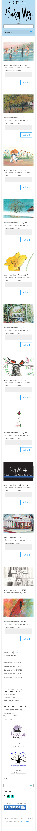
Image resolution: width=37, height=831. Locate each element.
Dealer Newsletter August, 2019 (15, 275)
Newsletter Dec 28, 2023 (12, 670)
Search (18, 23)
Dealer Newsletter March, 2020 (15, 170)
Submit (26, 82)
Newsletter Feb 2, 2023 (12, 673)
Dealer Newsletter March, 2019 (15, 380)
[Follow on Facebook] (4, 796)
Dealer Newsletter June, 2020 (14, 117)
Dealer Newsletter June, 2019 (14, 328)
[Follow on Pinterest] (12, 796)
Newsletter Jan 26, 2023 (12, 677)
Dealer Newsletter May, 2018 (14, 590)
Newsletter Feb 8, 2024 (12, 666)
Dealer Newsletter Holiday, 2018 (15, 485)
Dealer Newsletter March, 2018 (15, 622)
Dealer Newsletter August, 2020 (15, 65)
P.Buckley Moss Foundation (18, 773)
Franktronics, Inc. (26, 821)
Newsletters (9, 655)
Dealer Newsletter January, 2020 (15, 223)
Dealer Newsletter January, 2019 (15, 433)
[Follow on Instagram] (8, 796)
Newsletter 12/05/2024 (12, 662)
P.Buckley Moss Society (18, 746)
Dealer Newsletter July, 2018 (14, 537)
